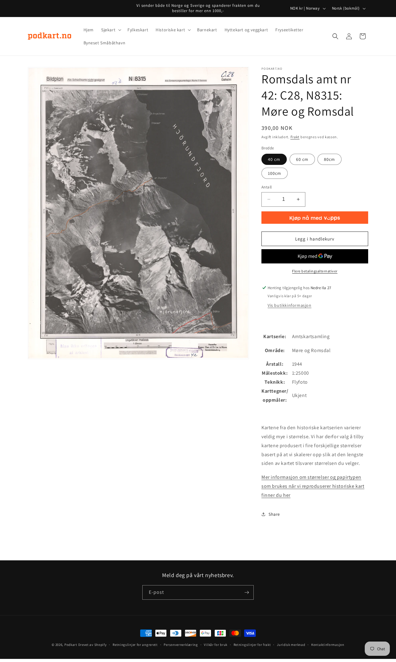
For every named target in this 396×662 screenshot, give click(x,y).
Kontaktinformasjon (327, 644)
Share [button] (274, 514)
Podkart (70, 644)
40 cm (274, 159)
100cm (274, 173)
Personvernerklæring (181, 644)
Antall (266, 187)
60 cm (302, 159)
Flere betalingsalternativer (315, 271)
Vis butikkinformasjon (290, 305)
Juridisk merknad (291, 644)
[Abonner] (246, 592)
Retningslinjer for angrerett (135, 644)
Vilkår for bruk (215, 644)
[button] (110, 29)
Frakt (295, 137)
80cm (329, 159)
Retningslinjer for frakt (252, 644)
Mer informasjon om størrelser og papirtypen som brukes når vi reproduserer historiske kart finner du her (312, 486)
